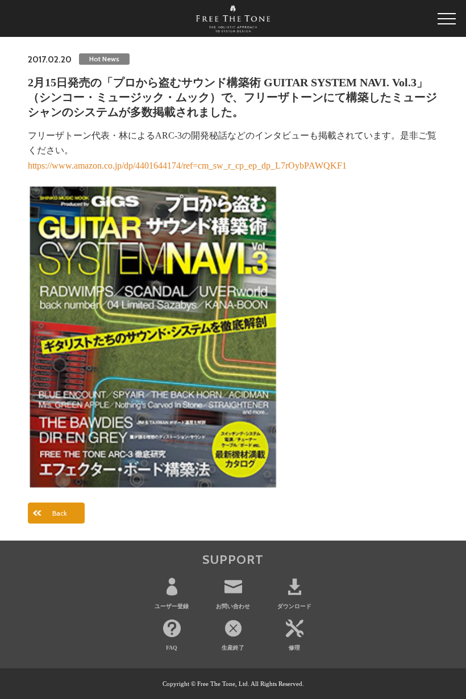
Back (59, 513)
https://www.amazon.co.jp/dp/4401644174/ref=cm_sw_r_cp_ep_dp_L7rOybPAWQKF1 (187, 165)
